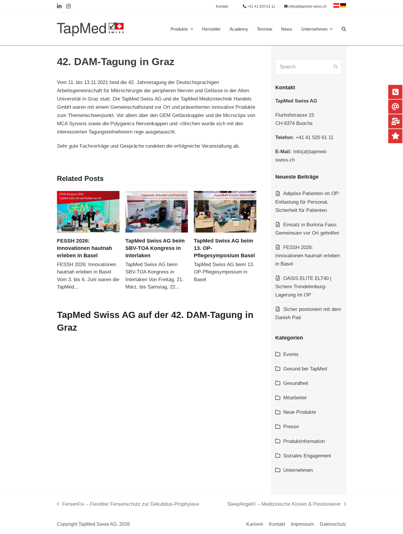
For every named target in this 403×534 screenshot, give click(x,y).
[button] (343, 29)
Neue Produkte (299, 412)
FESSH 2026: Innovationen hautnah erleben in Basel (84, 248)
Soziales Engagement (307, 456)
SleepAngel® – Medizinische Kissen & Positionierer (284, 504)
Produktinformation (304, 441)
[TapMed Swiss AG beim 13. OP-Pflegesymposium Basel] (225, 211)
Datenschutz (333, 524)
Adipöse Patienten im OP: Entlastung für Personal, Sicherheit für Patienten (307, 202)
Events (291, 354)
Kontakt (277, 524)
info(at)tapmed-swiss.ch (307, 6)
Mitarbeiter (295, 397)
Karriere (254, 524)
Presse (291, 426)
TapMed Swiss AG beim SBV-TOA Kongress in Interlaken (155, 248)
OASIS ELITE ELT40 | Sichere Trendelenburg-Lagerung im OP (303, 287)
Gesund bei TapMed (305, 369)
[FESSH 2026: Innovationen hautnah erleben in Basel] (88, 211)
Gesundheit (295, 383)
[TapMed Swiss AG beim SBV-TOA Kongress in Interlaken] (156, 211)
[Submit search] (335, 67)
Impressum (302, 524)
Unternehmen (298, 470)
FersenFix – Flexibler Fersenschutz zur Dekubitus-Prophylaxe (128, 504)
